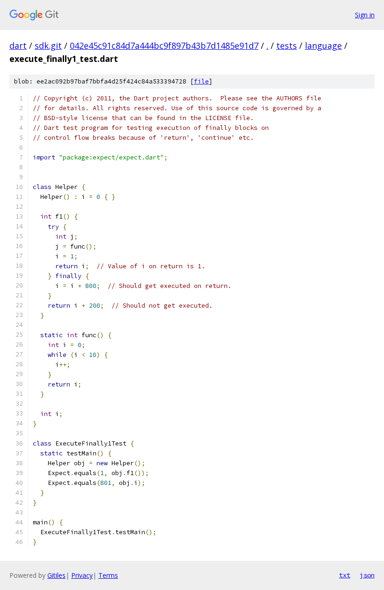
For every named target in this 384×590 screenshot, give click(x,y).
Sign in (365, 14)
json (367, 575)
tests (286, 45)
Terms (108, 575)
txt (344, 575)
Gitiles (56, 575)
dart (18, 45)
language (323, 45)
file (201, 81)
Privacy (82, 575)
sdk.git (48, 45)
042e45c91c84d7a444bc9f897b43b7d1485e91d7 (164, 45)
